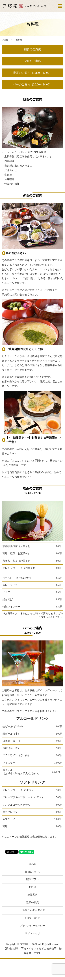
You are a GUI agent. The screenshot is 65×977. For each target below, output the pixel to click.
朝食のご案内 (32, 49)
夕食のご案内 (32, 61)
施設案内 (32, 894)
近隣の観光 (32, 902)
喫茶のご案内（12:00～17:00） (32, 72)
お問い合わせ (32, 918)
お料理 (32, 887)
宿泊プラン (32, 879)
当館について (32, 871)
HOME (5, 40)
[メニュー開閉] (60, 6)
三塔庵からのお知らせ (32, 910)
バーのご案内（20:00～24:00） (32, 84)
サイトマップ (32, 933)
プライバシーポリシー (32, 925)
